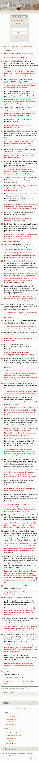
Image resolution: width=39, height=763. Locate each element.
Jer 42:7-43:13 (16, 735)
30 (2, 531)
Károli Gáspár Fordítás (9, 46)
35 (2, 634)
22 (2, 383)
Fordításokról (17, 23)
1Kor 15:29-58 (11, 719)
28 (2, 494)
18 (2, 321)
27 (2, 480)
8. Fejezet (29, 46)
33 (2, 598)
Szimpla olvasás (18, 20)
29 (2, 515)
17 (2, 304)
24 (2, 418)
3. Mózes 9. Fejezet (29, 681)
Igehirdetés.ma (8, 692)
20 (2, 344)
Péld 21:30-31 (11, 724)
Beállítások (19, 37)
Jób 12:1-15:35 (11, 716)
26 (2, 459)
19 (2, 332)
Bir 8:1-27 (13, 732)
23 (2, 397)
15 (2, 261)
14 (2, 245)
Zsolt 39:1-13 (10, 722)
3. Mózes (21, 46)
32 (2, 586)
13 (2, 224)
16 (2, 286)
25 (2, 439)
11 (2, 194)
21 (2, 358)
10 (2, 177)
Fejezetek (8, 50)
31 (2, 556)
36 (2, 655)
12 (2, 212)
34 (2, 618)
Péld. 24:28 (32, 758)
